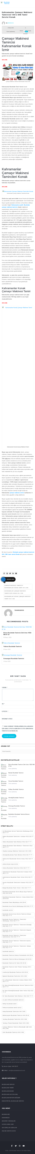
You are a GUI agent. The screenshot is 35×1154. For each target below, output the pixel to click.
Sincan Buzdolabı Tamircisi (15, 781)
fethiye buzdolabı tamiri (10, 1003)
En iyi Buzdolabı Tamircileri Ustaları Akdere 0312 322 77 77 (17, 980)
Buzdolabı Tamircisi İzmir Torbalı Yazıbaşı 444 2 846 (17, 967)
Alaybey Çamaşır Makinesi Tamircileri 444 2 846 (17, 851)
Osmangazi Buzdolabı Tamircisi (13, 658)
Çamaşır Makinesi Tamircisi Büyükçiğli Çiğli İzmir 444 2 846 (17, 1027)
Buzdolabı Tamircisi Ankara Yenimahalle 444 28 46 (18, 955)
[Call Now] (3, 579)
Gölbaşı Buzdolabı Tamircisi (16, 789)
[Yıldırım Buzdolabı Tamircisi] (11, 643)
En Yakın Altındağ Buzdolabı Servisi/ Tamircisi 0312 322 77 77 (18, 986)
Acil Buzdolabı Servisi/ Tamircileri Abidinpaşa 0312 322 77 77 (18, 832)
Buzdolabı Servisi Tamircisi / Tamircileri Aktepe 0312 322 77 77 (17, 946)
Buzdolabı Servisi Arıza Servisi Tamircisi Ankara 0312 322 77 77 (17, 914)
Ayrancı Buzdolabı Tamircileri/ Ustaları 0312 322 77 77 (18, 883)
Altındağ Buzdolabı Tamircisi (16, 797)
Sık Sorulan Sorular (9, 1127)
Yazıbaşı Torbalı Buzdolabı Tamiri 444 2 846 (16, 1023)
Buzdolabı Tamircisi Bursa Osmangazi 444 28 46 (17, 959)
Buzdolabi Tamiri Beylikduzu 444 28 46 (14, 902)
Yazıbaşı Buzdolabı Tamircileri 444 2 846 (15, 1019)
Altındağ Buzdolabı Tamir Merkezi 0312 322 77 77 (17, 855)
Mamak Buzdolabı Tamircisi (15, 773)
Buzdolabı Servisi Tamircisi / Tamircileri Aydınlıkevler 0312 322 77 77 (14, 936)
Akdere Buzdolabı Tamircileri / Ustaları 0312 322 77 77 (18, 837)
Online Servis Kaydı (9, 1131)
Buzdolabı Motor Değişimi (11, 1097)
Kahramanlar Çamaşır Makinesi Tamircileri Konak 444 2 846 (15, 592)
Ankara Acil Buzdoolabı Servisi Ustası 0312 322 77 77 (18, 859)
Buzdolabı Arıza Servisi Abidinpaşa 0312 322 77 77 (18, 906)
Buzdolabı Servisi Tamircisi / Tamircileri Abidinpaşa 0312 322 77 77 (14, 920)
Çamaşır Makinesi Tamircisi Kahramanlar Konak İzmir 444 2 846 (16, 586)
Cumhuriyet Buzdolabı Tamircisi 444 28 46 (15, 972)
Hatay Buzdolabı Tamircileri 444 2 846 (14, 1011)
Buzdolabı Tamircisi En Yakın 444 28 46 (14, 963)
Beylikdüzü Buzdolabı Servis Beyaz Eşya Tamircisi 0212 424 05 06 (18, 892)
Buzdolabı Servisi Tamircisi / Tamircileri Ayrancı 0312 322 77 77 (17, 941)
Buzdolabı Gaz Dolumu (10, 1094)
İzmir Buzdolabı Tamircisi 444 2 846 (13, 1032)
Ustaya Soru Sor (8, 1124)
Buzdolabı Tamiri (8, 1087)
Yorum (4, 687)
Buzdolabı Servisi (8, 1084)
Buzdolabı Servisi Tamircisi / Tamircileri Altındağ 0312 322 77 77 (17, 925)
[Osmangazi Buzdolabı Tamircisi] (12, 655)
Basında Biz (6, 1114)
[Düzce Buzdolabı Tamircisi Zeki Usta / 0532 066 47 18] (17, 629)
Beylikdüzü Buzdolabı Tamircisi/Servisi (18, 814)
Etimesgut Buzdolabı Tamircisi (16, 806)
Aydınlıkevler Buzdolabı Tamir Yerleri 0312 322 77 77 (17, 878)
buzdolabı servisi (8, 910)
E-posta (5, 711)
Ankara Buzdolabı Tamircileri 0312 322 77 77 (16, 868)
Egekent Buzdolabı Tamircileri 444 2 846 (15, 976)
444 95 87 (15, 1066)
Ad (3, 704)
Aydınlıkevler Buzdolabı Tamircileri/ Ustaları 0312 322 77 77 (17, 872)
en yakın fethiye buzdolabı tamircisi (13, 1000)
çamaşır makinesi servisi (17, 492)
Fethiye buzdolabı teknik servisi (12, 1007)
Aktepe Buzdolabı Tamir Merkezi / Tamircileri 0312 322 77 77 (17, 846)
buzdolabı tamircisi (8, 951)
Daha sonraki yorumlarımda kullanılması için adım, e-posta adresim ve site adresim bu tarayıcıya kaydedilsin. (17, 729)
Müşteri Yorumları (8, 1121)
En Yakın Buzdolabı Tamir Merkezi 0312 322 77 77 (18, 996)
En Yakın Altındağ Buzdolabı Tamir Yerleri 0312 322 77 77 (18, 991)
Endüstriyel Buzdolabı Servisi (13, 1101)
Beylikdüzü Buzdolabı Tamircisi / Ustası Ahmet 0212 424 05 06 (18, 897)
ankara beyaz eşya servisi (10, 864)
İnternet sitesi (7, 719)
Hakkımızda (6, 1117)
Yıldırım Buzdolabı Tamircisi (12, 646)
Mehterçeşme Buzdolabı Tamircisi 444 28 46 (16, 1015)
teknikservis (11, 23)
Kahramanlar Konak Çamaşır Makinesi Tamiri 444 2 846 (17, 597)
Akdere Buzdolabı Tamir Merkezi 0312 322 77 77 (17, 841)
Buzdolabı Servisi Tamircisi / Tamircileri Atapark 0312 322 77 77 (17, 930)
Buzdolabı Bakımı (8, 1091)
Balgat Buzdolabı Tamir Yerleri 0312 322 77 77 (17, 888)
